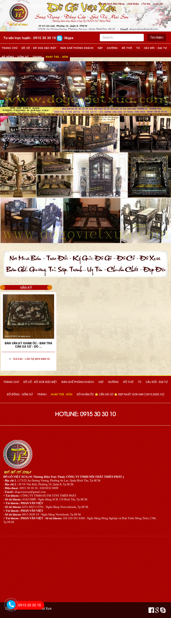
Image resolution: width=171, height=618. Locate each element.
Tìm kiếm (156, 37)
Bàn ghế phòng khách (77, 48)
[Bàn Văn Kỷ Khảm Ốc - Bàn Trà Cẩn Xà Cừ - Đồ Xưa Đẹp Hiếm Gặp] (28, 316)
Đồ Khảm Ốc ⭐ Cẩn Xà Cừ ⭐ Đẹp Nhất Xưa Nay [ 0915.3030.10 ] (120, 394)
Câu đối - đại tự (155, 48)
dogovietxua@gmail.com (30, 491)
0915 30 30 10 (29, 605)
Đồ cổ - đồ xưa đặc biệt (39, 48)
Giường (112, 48)
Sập (100, 48)
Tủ (138, 48)
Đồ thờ (127, 48)
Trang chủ (10, 48)
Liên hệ (158, 3)
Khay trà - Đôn (57, 56)
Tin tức (146, 3)
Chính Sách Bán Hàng (111, 3)
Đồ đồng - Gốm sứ (15, 56)
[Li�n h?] (8, 610)
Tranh (37, 56)
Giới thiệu (133, 3)
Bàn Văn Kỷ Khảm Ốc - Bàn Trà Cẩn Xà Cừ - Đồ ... (28, 345)
